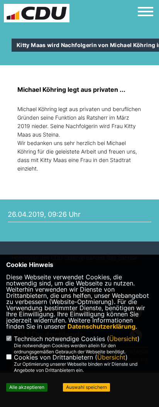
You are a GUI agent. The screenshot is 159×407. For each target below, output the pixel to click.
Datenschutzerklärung (101, 326)
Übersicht (123, 339)
